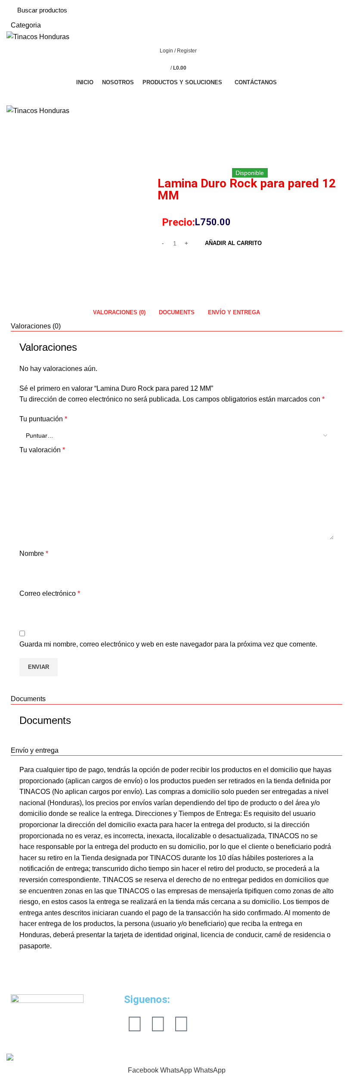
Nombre (33, 553)
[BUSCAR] (331, 15)
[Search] (176, 96)
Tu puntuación (43, 419)
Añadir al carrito (233, 243)
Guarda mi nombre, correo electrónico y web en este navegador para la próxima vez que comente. (168, 644)
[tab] (119, 312)
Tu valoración (42, 450)
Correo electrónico (49, 593)
